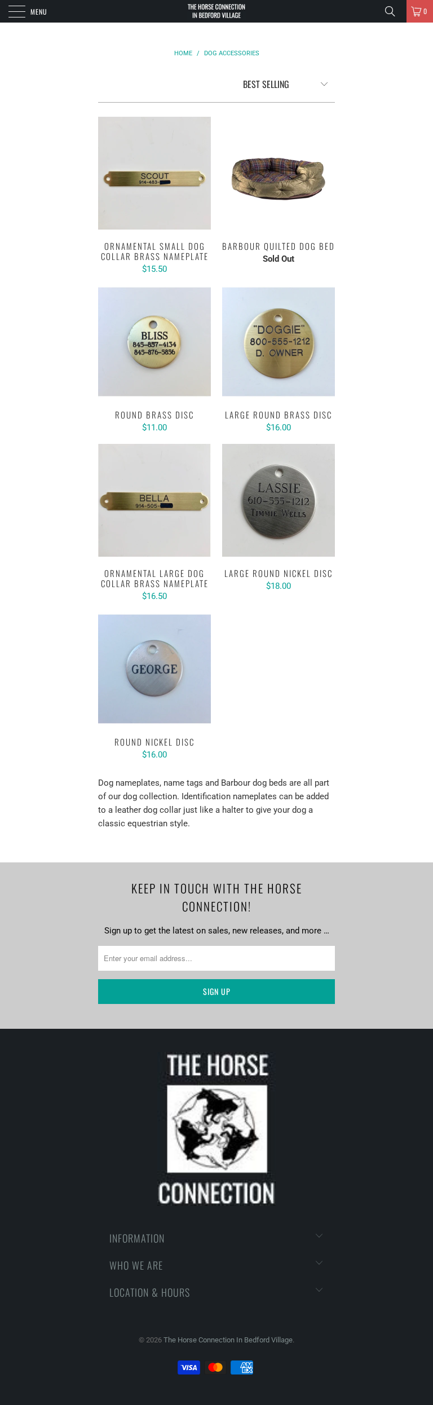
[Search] (394, 11)
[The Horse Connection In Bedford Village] (216, 11)
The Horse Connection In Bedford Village (228, 1340)
